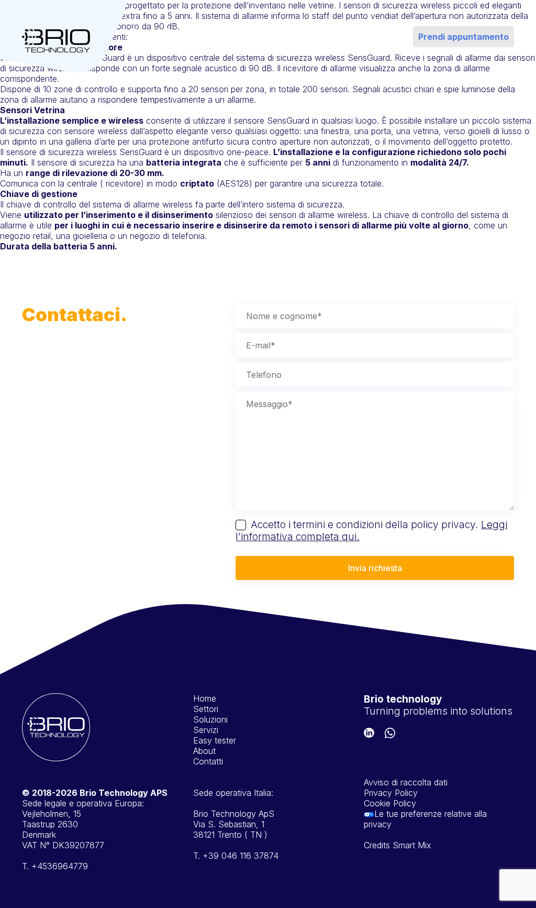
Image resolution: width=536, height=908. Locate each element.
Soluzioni (220, 31)
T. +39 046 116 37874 (235, 855)
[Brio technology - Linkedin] (369, 734)
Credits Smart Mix (397, 845)
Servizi (262, 31)
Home (143, 31)
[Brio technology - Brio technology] (56, 42)
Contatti (369, 31)
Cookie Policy (390, 803)
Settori (178, 31)
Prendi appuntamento (463, 36)
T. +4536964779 (55, 866)
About (332, 31)
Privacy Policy (391, 792)
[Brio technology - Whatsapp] (390, 734)
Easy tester (297, 36)
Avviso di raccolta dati (406, 782)
